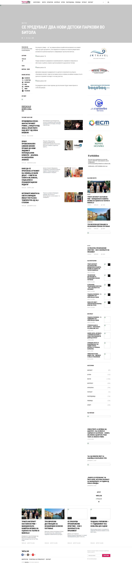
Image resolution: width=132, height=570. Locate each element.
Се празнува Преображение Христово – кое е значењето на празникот (98, 250)
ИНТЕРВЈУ (57, 2)
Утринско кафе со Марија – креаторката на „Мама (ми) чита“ (93, 327)
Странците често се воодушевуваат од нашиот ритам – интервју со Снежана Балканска (93, 346)
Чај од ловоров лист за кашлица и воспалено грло (97, 457)
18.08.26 (89, 254)
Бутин (63, 2)
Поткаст (84, 2)
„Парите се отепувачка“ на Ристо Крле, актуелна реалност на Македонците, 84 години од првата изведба (98, 480)
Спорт (89, 405)
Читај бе (24, 58)
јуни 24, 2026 (90, 340)
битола (24, 69)
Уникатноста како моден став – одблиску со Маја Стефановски (94, 355)
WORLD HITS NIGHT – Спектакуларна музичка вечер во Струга (94, 303)
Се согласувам (92, 559)
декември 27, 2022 (91, 485)
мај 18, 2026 (90, 359)
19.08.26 (89, 205)
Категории (36, 2)
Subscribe (106, 555)
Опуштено (50, 2)
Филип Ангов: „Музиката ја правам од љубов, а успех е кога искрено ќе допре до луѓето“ (94, 336)
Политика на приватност (37, 559)
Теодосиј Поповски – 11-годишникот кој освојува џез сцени (94, 295)
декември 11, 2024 (91, 460)
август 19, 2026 (91, 272)
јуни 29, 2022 (90, 439)
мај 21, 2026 (90, 351)
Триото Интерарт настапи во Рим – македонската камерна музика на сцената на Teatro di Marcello (98, 200)
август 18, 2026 (91, 291)
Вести (44, 2)
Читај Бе (27, 562)
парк (28, 69)
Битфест (89, 370)
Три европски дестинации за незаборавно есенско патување (98, 225)
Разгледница (70, 2)
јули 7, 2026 (90, 330)
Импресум (25, 559)
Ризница (78, 2)
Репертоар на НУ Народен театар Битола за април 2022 (26, 109)
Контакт (90, 2)
